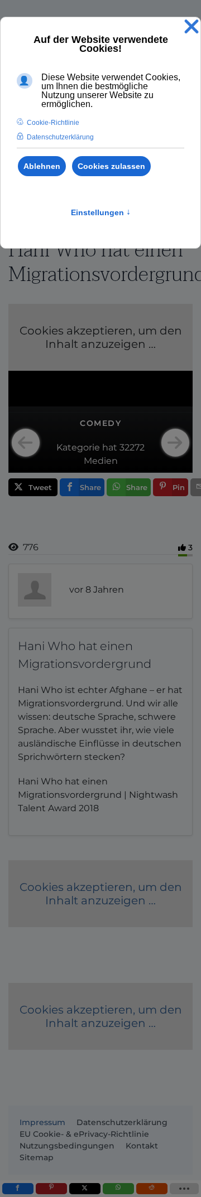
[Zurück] (26, 443)
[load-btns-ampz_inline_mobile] (184, 1188)
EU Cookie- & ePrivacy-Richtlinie (84, 1134)
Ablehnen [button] (41, 166)
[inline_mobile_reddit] (152, 1188)
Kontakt (142, 1146)
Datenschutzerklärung (122, 1122)
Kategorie (78, 447)
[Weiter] (175, 443)
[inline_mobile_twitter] (84, 1188)
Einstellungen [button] (101, 212)
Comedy (100, 423)
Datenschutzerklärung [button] (60, 137)
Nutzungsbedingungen (67, 1146)
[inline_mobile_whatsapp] (118, 1188)
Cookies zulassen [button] (111, 166)
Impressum (42, 1122)
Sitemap (37, 1157)
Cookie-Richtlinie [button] (53, 123)
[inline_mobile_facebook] (18, 1188)
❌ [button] (191, 27)
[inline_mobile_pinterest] (51, 1188)
